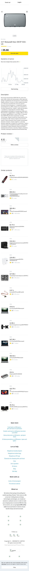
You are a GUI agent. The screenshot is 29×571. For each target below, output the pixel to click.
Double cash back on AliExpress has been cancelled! (14, 432)
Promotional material (14, 483)
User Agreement (9, 545)
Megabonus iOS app (14, 456)
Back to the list (2, 12)
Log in (19, 2)
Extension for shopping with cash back (14, 458)
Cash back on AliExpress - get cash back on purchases (14, 427)
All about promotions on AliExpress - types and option (14, 440)
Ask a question (14, 463)
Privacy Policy (20, 545)
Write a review (14, 144)
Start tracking (14, 89)
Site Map (14, 471)
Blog (14, 468)
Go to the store (14, 53)
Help (14, 461)
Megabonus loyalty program (14, 451)
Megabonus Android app (14, 453)
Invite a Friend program (14, 481)
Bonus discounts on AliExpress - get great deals (15, 436)
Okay (14, 567)
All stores (14, 466)
